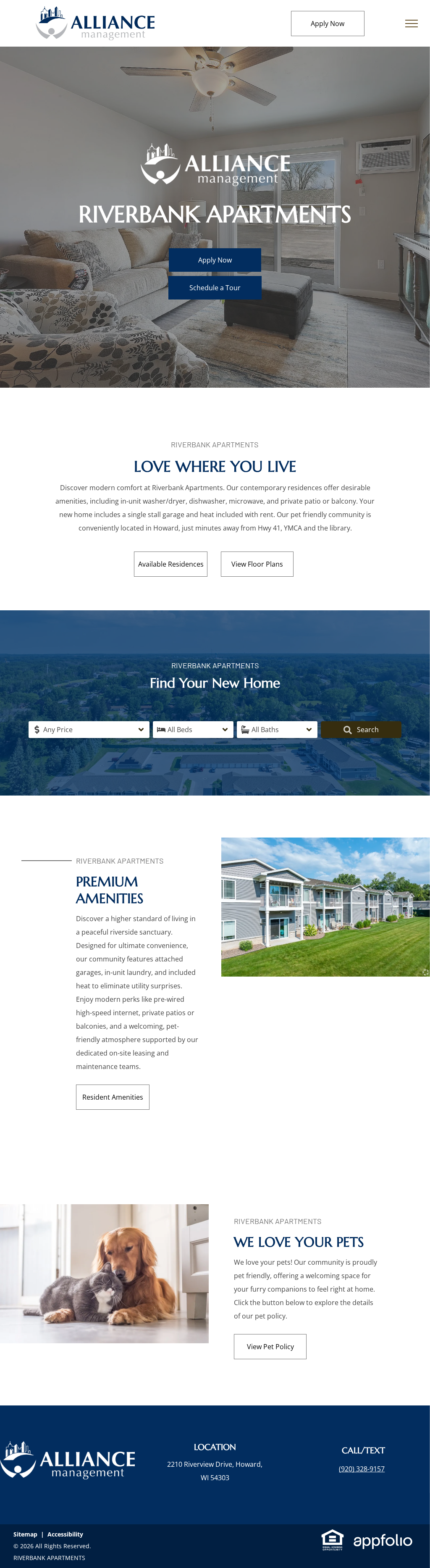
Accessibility (65, 1534)
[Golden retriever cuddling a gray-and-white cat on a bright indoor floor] (104, 1211)
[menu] (411, 23)
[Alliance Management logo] (95, 13)
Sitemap (25, 1534)
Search (367, 729)
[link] (362, 1468)
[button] (89, 729)
